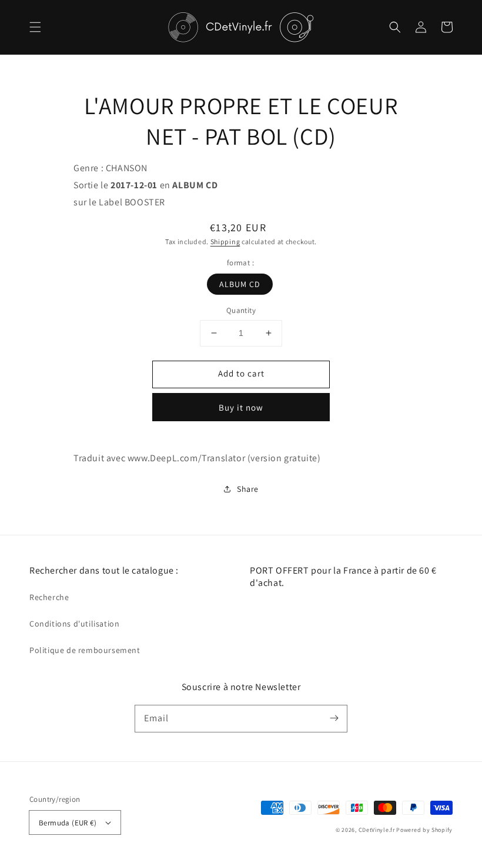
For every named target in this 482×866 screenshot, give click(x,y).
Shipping (225, 241)
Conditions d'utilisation (74, 623)
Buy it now (241, 407)
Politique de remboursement (84, 650)
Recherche (49, 597)
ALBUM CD (239, 284)
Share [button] (248, 489)
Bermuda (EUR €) (67, 823)
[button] (35, 27)
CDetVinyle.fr (377, 830)
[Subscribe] (334, 718)
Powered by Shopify (424, 830)
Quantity (241, 310)
